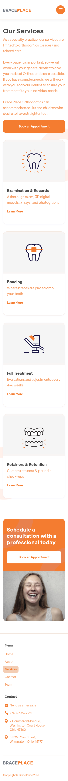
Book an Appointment (34, 126)
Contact (10, 677)
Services (11, 669)
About (9, 662)
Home (9, 654)
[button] (60, 9)
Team (8, 684)
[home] (17, 10)
